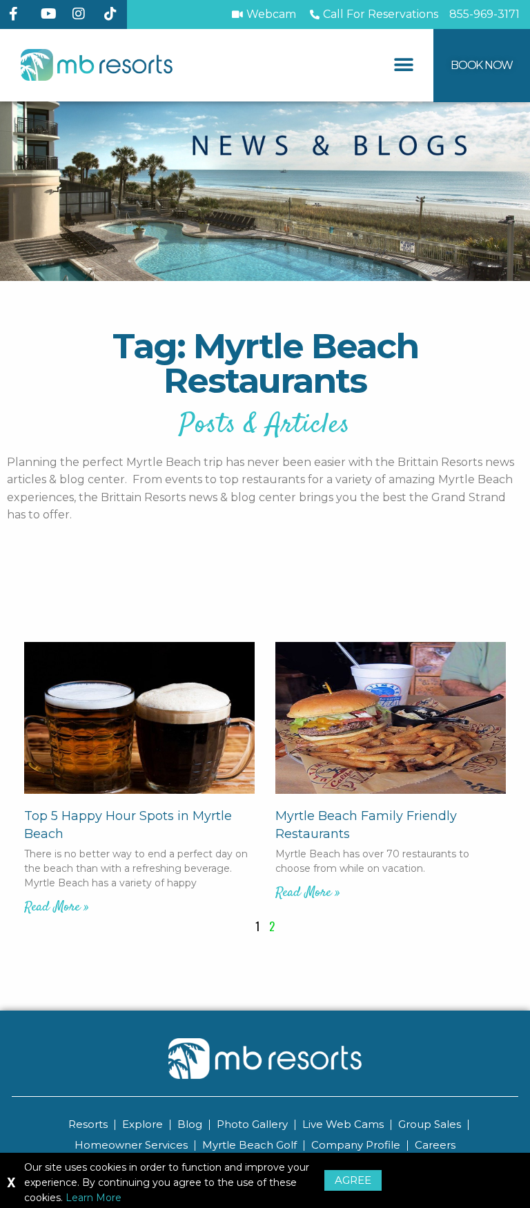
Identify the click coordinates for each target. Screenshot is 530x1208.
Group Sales (429, 1124)
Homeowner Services (131, 1144)
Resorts (88, 1124)
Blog (189, 1124)
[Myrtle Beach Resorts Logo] (97, 65)
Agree (353, 1180)
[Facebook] (19, 14)
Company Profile (355, 1144)
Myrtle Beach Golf (249, 1144)
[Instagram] (82, 14)
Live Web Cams (343, 1124)
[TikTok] (114, 14)
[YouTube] (51, 14)
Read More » (56, 907)
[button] (404, 65)
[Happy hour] (139, 718)
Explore (142, 1124)
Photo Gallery (252, 1124)
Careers (435, 1144)
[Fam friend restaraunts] (390, 718)
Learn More (93, 1197)
